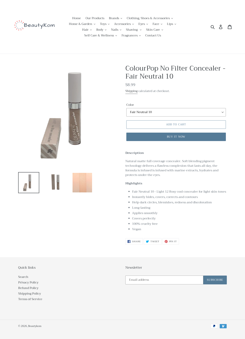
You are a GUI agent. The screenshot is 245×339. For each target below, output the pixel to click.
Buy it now (176, 136)
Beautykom (34, 326)
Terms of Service (30, 299)
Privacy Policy (28, 282)
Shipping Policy (29, 293)
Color (130, 105)
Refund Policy (28, 288)
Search (23, 277)
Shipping (131, 91)
